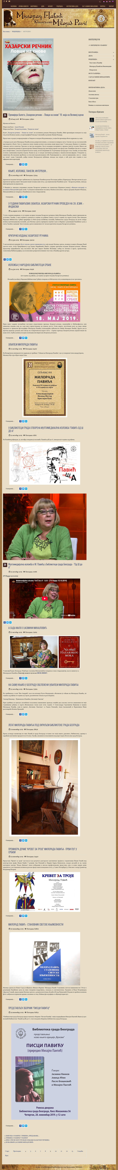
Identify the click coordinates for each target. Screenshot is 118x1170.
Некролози (93, 70)
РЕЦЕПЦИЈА (59, 6)
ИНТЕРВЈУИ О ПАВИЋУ (99, 45)
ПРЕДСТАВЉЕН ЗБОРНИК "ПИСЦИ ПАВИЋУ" (29, 1008)
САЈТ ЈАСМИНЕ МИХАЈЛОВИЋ (90, 6)
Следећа (80, 1151)
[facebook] (4, 1)
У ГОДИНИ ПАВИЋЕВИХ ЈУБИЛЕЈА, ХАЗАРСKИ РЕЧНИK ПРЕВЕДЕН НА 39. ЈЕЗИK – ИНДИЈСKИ (46, 204)
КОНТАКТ (111, 6)
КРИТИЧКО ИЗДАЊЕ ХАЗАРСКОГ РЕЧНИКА (28, 235)
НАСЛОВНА (14, 6)
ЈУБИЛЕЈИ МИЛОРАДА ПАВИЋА (23, 344)
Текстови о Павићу (95, 63)
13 (72, 1151)
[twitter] (6, 1)
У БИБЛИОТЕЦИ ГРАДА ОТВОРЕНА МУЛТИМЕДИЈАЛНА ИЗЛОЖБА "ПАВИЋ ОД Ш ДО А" (45, 429)
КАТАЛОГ (50, 6)
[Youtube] (9, 1)
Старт (7, 1151)
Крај (6, 1156)
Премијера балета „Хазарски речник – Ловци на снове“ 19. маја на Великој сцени (46, 115)
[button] (110, 52)
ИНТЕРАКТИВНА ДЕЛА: (72, 6)
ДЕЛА (42, 6)
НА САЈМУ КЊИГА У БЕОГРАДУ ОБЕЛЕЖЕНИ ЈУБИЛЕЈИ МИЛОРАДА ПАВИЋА (43, 685)
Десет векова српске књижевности (33, 244)
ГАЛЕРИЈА (102, 6)
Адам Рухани (19, 127)
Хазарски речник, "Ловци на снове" (27, 129)
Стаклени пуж (93, 98)
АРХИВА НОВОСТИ (23, 6)
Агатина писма (94, 95)
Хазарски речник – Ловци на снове (20, 133)
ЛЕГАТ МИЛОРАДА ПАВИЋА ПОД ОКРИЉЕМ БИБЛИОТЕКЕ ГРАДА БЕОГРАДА (43, 725)
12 (67, 1151)
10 (56, 1151)
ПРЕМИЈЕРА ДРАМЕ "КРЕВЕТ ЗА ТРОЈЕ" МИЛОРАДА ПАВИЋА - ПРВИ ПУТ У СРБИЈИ (42, 850)
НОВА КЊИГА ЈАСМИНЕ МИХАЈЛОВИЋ (19, 1142)
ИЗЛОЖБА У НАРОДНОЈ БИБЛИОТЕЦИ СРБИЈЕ (29, 265)
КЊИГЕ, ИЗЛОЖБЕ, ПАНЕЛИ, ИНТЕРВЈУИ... (27, 171)
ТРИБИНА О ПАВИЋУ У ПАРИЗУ (17, 1138)
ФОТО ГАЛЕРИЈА (94, 74)
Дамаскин (92, 91)
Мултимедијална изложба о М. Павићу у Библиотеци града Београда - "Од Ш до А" (45, 565)
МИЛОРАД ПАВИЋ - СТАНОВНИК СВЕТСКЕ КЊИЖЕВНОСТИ (35, 924)
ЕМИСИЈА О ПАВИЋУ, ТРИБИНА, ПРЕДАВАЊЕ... (22, 1136)
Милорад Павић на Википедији (100, 66)
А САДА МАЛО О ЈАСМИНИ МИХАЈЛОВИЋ (27, 628)
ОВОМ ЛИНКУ (42, 673)
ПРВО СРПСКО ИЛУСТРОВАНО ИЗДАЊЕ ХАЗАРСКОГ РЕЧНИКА (27, 1140)
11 (61, 1151)
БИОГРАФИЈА (33, 6)
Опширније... (10, 164)
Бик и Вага (92, 102)
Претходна (17, 1151)
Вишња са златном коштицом (99, 105)
